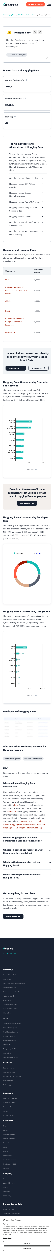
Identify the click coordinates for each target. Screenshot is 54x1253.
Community (7, 1196)
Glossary (6, 1168)
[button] (16, 55)
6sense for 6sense (9, 1134)
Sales (5, 1018)
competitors (12, 811)
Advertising (7, 1000)
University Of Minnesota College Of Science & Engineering (14, 321)
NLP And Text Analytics (27, 14)
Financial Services (9, 1072)
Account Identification (10, 975)
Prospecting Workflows (11, 1049)
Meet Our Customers (10, 1098)
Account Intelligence (10, 1028)
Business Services (9, 1068)
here (16, 805)
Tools (5, 1147)
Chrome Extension (9, 1036)
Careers (5, 1187)
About (5, 1179)
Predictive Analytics (9, 987)
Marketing (8, 969)
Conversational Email (10, 1004)
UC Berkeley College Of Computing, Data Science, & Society (16, 290)
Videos (5, 1151)
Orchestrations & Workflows (12, 992)
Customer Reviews (9, 1107)
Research (6, 1143)
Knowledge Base (8, 1115)
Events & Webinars (9, 1160)
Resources (8, 1120)
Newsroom (6, 1191)
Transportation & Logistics (12, 1076)
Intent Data (7, 979)
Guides (5, 1130)
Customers (8, 1093)
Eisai (7, 279)
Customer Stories (9, 1102)
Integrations (7, 1013)
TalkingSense (7, 1155)
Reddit (7, 311)
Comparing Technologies (11, 1213)
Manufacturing (8, 1080)
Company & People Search (12, 1023)
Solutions (7, 1062)
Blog (4, 1126)
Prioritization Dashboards (11, 1032)
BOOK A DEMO (35, 4)
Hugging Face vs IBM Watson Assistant (27, 824)
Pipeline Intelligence (10, 1009)
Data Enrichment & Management (14, 983)
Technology (7, 1085)
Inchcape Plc (10, 332)
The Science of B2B (9, 1164)
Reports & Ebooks (9, 1138)
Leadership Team (8, 1183)
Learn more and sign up (11, 1057)
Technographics (9, 14)
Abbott (7, 301)
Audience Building (9, 996)
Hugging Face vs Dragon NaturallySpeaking (22, 827)
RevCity (5, 1111)
